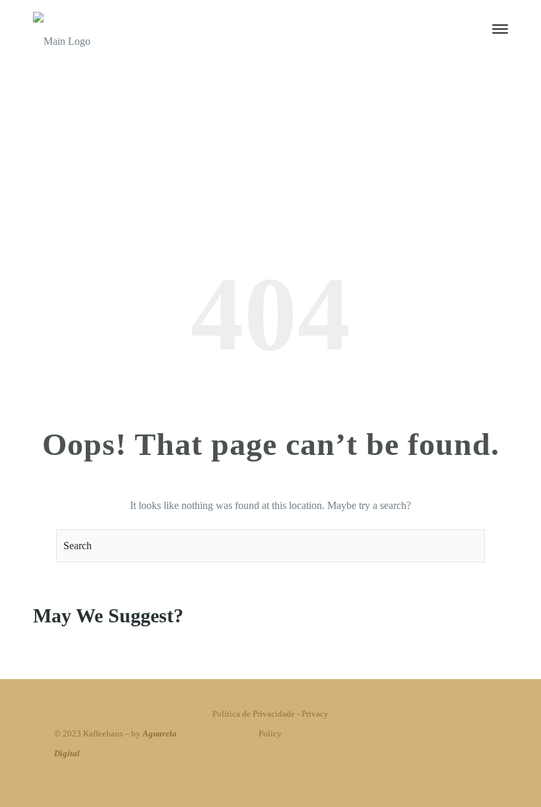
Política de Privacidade (253, 714)
